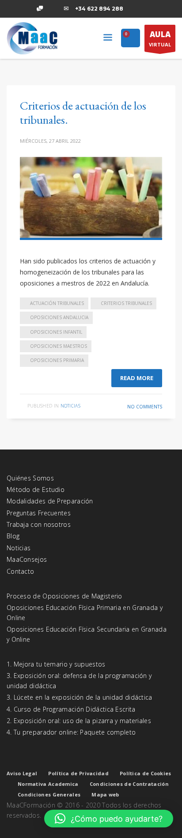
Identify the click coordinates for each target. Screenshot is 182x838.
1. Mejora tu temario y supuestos (56, 664)
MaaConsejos (27, 559)
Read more (136, 378)
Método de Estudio (35, 489)
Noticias (70, 406)
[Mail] (66, 8)
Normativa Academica (48, 784)
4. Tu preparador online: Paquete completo (71, 732)
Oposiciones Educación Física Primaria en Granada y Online (85, 612)
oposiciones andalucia (59, 317)
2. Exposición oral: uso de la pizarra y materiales (79, 720)
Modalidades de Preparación (50, 501)
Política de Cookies (145, 773)
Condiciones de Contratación (129, 784)
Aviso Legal (22, 773)
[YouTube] (53, 8)
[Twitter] (26, 8)
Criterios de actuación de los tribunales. (83, 112)
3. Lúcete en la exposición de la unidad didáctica (79, 697)
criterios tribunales (126, 303)
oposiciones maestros (58, 346)
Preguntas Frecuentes (39, 513)
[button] (108, 818)
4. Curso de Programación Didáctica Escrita (71, 709)
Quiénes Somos (30, 478)
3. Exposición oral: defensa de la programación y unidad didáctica (79, 680)
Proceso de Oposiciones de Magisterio (64, 596)
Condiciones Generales (49, 794)
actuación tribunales (57, 303)
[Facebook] (13, 8)
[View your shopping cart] (130, 38)
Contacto (20, 571)
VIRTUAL (160, 38)
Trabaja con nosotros (39, 524)
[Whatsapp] (39, 8)
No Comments (144, 407)
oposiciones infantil (56, 332)
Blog (13, 536)
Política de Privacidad (78, 773)
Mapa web (105, 794)
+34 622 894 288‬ (99, 8)
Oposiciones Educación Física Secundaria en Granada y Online (87, 634)
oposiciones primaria (57, 360)
